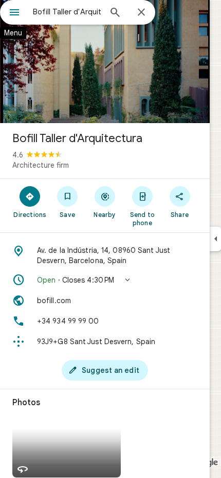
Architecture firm (40, 165)
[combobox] (67, 12)
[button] (105, 280)
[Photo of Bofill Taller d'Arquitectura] (105, 61)
